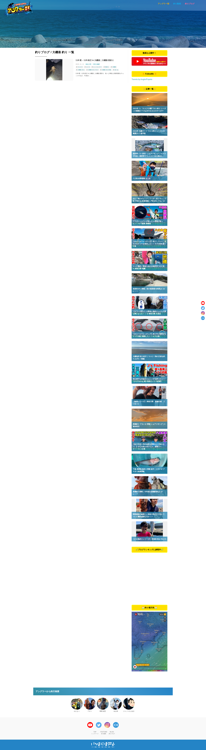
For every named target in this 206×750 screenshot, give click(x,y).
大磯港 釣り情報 (106, 69)
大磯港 (114, 67)
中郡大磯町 (96, 64)
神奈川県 (88, 64)
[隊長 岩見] (103, 704)
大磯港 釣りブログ (93, 69)
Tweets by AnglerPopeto (142, 79)
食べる (116, 69)
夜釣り (107, 67)
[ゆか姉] (116, 704)
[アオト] (90, 704)
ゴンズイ (80, 67)
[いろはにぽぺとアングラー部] (18, 8)
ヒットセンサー (97, 67)
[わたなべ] (77, 704)
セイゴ (88, 67)
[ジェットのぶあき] (129, 704)
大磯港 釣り (81, 69)
